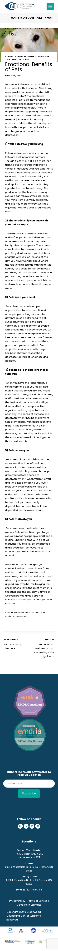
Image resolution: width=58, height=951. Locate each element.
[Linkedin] (37, 826)
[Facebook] (20, 826)
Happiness (24, 59)
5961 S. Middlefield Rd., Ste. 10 (21, 867)
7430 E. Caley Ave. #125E (29, 853)
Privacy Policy (17, 900)
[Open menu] (50, 6)
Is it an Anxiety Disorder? (12, 644)
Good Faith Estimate (29, 904)
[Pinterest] (31, 826)
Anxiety (9, 56)
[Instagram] (26, 826)
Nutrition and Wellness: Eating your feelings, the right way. (44, 648)
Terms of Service (37, 900)
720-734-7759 (40, 18)
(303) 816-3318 (33, 889)
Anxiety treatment (25, 56)
